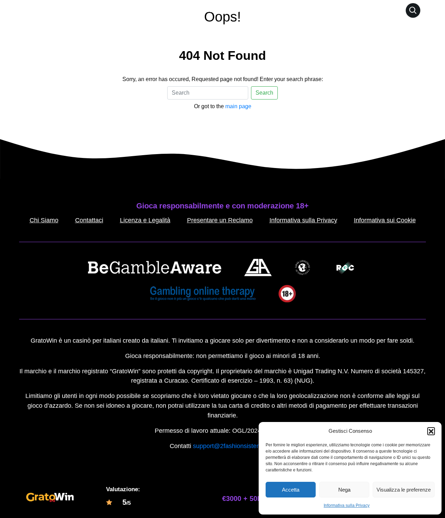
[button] (431, 431)
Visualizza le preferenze (404, 490)
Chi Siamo (44, 220)
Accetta (290, 490)
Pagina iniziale (190, 10)
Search (264, 93)
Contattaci (89, 220)
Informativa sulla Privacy (347, 505)
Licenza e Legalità (145, 220)
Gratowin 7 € (237, 10)
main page (238, 106)
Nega (344, 490)
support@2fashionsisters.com (234, 446)
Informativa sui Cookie (385, 220)
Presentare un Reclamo (220, 220)
